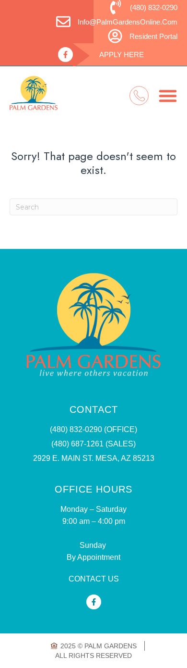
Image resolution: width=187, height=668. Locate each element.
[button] (167, 95)
